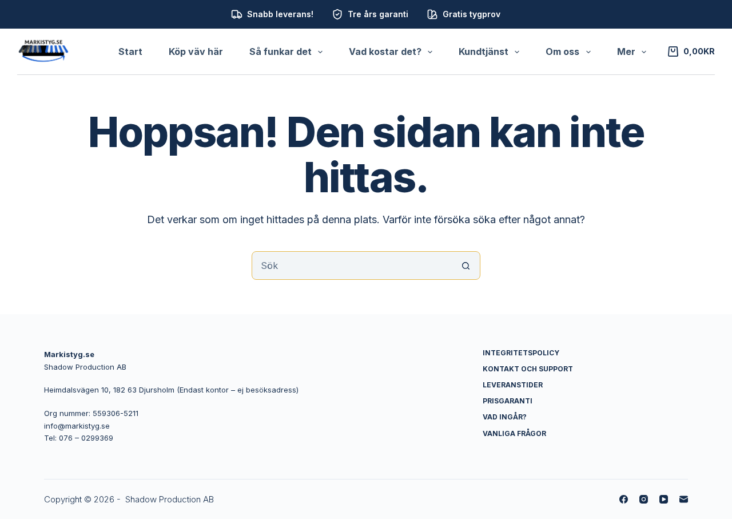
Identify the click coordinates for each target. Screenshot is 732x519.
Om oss (562, 51)
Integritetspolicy (521, 352)
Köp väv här (196, 51)
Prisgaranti (507, 401)
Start (130, 51)
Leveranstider (513, 385)
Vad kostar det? (385, 51)
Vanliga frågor (514, 433)
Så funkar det (280, 51)
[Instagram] (643, 499)
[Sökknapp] (466, 265)
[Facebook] (623, 499)
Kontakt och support (528, 369)
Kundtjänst (483, 51)
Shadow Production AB (169, 499)
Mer (626, 51)
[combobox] (352, 265)
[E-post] (683, 499)
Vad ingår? (505, 417)
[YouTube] (663, 499)
